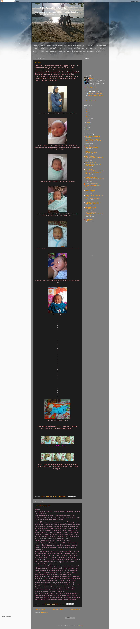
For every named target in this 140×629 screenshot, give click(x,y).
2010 (87, 129)
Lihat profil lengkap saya (90, 87)
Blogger (81, 625)
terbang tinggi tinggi (91, 177)
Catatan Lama (75, 609)
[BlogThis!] (70, 496)
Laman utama (58, 609)
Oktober (89, 118)
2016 (87, 109)
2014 (87, 114)
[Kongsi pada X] (72, 496)
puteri (92, 78)
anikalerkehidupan (90, 212)
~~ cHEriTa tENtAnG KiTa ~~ (93, 202)
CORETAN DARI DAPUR (91, 184)
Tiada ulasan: (62, 496)
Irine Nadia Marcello (90, 162)
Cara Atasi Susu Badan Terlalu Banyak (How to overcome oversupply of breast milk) (94, 172)
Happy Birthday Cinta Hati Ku (92, 198)
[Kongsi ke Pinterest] (75, 496)
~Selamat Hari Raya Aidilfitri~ (92, 203)
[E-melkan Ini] (69, 496)
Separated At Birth (89, 191)
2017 (87, 107)
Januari (89, 122)
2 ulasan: (61, 604)
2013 (87, 116)
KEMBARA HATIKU (51, 7)
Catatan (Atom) (44, 612)
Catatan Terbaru (40, 609)
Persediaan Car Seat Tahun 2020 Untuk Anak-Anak (93, 165)
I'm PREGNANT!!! (89, 208)
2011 (87, 127)
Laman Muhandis (90, 190)
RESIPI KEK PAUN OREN (91, 147)
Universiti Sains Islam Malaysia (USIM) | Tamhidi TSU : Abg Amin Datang (93, 141)
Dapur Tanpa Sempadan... (92, 145)
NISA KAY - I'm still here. (91, 152)
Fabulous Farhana (90, 207)
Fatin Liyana (88, 169)
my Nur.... (38, 62)
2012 (87, 125)
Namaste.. (87, 220)
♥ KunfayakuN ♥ (89, 219)
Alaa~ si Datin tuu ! (90, 156)
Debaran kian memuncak (42, 506)
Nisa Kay (87, 151)
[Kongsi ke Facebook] (73, 496)
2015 (87, 111)
